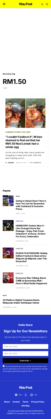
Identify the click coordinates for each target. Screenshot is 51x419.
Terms (25, 402)
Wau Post (25, 4)
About (7, 402)
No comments (35, 162)
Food (23, 132)
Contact (16, 402)
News (28, 132)
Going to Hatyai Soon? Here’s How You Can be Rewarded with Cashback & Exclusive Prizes (31, 204)
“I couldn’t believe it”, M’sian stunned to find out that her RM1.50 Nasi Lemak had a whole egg (23, 142)
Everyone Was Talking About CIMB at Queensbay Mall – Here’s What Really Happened (31, 281)
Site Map (25, 406)
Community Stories (13, 132)
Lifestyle (19, 221)
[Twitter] (26, 395)
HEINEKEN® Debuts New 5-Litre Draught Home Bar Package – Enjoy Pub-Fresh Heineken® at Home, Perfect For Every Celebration (30, 231)
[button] (4, 4)
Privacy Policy (37, 402)
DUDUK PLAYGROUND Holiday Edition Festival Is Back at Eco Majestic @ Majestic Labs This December (32, 257)
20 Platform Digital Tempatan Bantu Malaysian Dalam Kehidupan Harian (21, 301)
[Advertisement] (25, 40)
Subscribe (24, 360)
